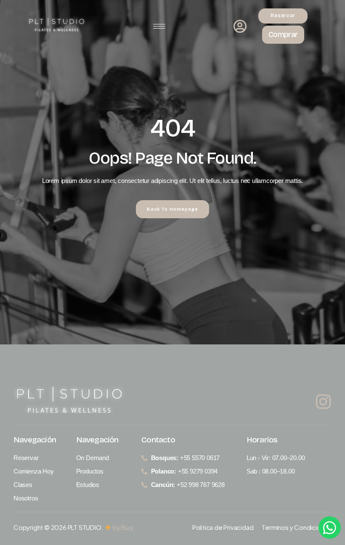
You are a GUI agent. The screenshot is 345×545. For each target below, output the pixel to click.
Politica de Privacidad (223, 527)
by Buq (122, 527)
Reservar (283, 16)
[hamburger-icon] (159, 26)
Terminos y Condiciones (297, 527)
